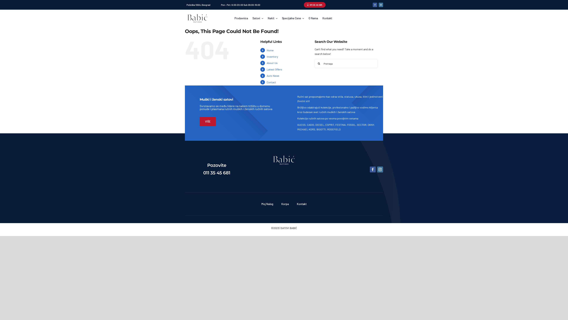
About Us (272, 63)
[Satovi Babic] (197, 14)
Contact (271, 82)
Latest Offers (274, 69)
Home (270, 50)
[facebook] (375, 5)
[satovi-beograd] (284, 157)
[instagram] (381, 5)
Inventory (272, 56)
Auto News (273, 75)
